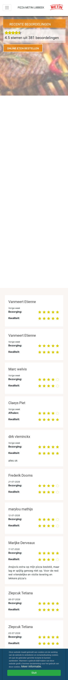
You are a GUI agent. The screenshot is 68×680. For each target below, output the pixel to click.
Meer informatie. (31, 666)
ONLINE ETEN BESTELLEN (23, 48)
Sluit (34, 672)
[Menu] (7, 7)
